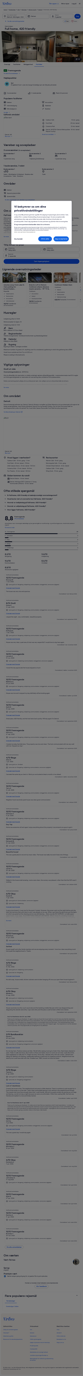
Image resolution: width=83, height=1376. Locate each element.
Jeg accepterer (61, 239)
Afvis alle (45, 239)
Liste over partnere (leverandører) (24, 232)
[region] (41, 223)
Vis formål (18, 239)
